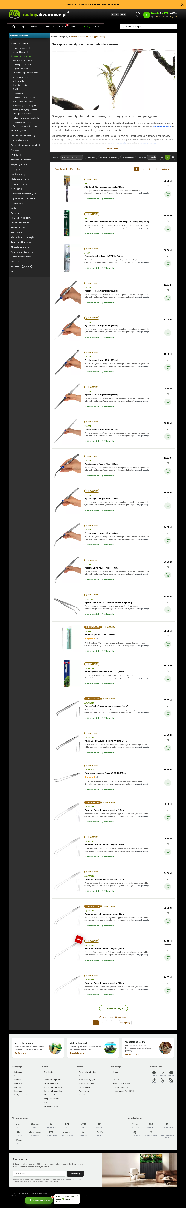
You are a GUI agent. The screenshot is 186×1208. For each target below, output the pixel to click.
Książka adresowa (51, 1099)
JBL (85, 184)
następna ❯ (166, 169)
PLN (123, 14)
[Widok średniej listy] (167, 157)
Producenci (36, 26)
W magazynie (128, 157)
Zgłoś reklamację (85, 1087)
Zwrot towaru (84, 1091)
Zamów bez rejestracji (52, 1080)
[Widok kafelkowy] (172, 157)
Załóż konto (48, 1076)
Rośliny (86, 26)
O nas (115, 1072)
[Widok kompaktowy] (162, 157)
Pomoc (97, 26)
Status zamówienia (51, 1083)
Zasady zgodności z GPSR (123, 1091)
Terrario (88, 599)
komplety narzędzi (148, 143)
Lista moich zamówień (53, 1087)
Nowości (50, 26)
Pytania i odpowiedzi (87, 1076)
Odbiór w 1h (109, 199)
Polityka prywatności (121, 1087)
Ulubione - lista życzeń (53, 1095)
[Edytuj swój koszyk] (146, 15)
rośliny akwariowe (162, 127)
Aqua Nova (89, 668)
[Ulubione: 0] (137, 14)
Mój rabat (47, 1102)
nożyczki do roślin (117, 143)
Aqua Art (88, 631)
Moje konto (48, 1072)
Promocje (63, 26)
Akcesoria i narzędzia (79, 37)
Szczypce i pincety (97, 37)
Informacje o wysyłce (87, 1080)
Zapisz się (75, 1174)
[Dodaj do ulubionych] (168, 187)
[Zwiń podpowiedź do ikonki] (78, 1195)
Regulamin (117, 1076)
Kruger (88, 287)
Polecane (75, 26)
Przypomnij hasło (51, 1106)
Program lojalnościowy (122, 1083)
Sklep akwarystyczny (59, 37)
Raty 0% (116, 1080)
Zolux (87, 253)
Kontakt (82, 1095)
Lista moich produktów (53, 1091)
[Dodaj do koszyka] (167, 194)
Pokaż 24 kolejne (115, 1008)
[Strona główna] (13, 26)
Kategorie (23, 26)
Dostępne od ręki (21, 1095)
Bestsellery (18, 1083)
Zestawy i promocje (108, 157)
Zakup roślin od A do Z (87, 1072)
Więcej (56, 1181)
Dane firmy (117, 1095)
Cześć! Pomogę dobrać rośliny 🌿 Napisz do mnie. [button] (65, 1198)
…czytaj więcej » (142, 193)
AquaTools (89, 703)
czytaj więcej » (113, 148)
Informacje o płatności (87, 1083)
